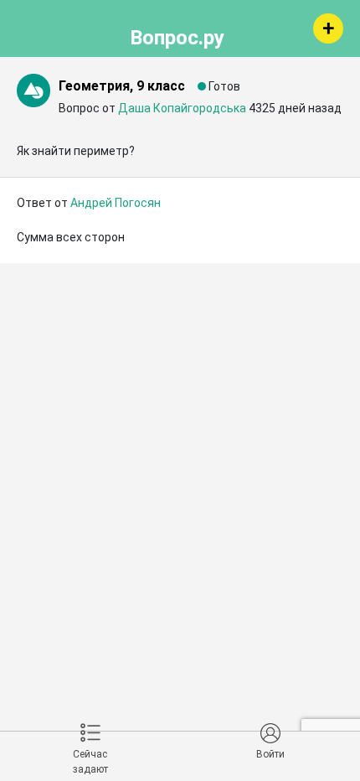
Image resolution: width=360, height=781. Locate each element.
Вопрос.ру (177, 35)
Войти (270, 754)
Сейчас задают (90, 761)
